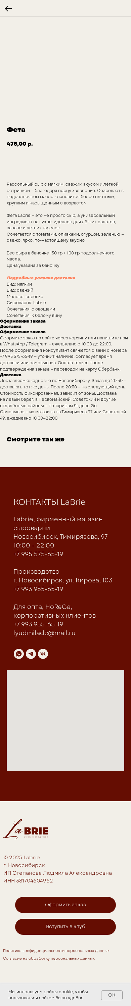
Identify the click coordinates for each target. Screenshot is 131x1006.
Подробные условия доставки (41, 278)
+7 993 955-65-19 (38, 589)
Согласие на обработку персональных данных (49, 958)
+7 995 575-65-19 (38, 554)
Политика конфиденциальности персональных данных (56, 950)
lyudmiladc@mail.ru (44, 633)
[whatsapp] (19, 654)
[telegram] (31, 654)
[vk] (43, 654)
